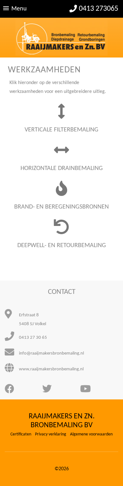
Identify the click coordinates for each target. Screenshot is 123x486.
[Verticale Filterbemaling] (61, 115)
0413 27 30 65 (33, 337)
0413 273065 (98, 9)
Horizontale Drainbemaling (61, 168)
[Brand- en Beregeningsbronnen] (61, 192)
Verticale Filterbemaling (61, 130)
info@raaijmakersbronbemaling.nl (51, 353)
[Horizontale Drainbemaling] (61, 154)
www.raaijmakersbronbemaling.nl (51, 369)
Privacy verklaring (50, 434)
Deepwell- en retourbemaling (61, 245)
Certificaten (20, 434)
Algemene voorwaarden (91, 434)
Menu (19, 9)
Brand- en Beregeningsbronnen (61, 207)
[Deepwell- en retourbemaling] (61, 231)
